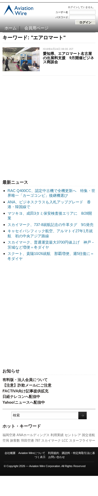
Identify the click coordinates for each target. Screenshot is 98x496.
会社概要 (10, 452)
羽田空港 (27, 440)
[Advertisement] (49, 126)
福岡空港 (9, 435)
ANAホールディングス (33, 435)
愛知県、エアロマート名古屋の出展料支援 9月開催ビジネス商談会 (68, 57)
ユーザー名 (62, 12)
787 (37, 440)
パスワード (62, 17)
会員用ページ (36, 28)
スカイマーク (51, 440)
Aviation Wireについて (31, 452)
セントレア (73, 435)
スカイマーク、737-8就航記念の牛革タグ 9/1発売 (50, 224)
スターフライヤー (82, 440)
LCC (65, 440)
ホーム (11, 28)
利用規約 (53, 452)
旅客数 (15, 440)
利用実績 (57, 435)
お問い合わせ (56, 457)
